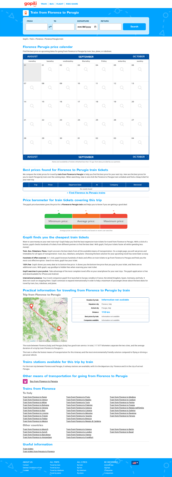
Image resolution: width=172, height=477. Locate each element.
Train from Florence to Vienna (78, 434)
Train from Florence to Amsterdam (37, 437)
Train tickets (28, 448)
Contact (26, 465)
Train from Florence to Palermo (79, 405)
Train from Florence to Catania (79, 410)
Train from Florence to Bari (34, 410)
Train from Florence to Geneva (79, 429)
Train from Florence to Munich (35, 429)
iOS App (107, 468)
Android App (108, 465)
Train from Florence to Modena (123, 397)
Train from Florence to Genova (79, 407)
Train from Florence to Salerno (122, 410)
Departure (83, 21)
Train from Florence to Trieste (35, 416)
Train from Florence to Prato (78, 397)
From (30, 21)
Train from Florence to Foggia (122, 405)
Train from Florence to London (79, 432)
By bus (79, 468)
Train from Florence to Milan (35, 402)
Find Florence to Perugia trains (87, 192)
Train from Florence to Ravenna (123, 413)
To (55, 21)
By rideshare (81, 470)
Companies (108, 470)
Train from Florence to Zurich (35, 432)
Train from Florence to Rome (35, 397)
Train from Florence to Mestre (35, 421)
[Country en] (135, 463)
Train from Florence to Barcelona (37, 434)
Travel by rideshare (57, 470)
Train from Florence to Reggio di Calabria (83, 421)
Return (105, 21)
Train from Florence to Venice (35, 399)
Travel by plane (55, 473)
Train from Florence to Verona (35, 407)
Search (134, 26)
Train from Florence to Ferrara (122, 416)
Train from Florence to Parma (122, 402)
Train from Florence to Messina (79, 413)
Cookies (26, 470)
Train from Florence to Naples (78, 399)
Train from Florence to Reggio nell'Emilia (127, 407)
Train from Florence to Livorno (35, 413)
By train (80, 465)
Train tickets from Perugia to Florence (39, 451)
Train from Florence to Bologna (36, 405)
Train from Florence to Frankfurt (79, 437)
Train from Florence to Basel (122, 432)
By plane (80, 473)
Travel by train (55, 465)
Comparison (108, 473)
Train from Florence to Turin (78, 402)
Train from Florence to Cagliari (123, 399)
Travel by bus (55, 468)
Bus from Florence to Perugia (44, 381)
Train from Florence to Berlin (122, 429)
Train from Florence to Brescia (79, 418)
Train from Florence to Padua (35, 418)
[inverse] (50, 26)
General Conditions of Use (32, 468)
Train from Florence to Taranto (79, 416)
